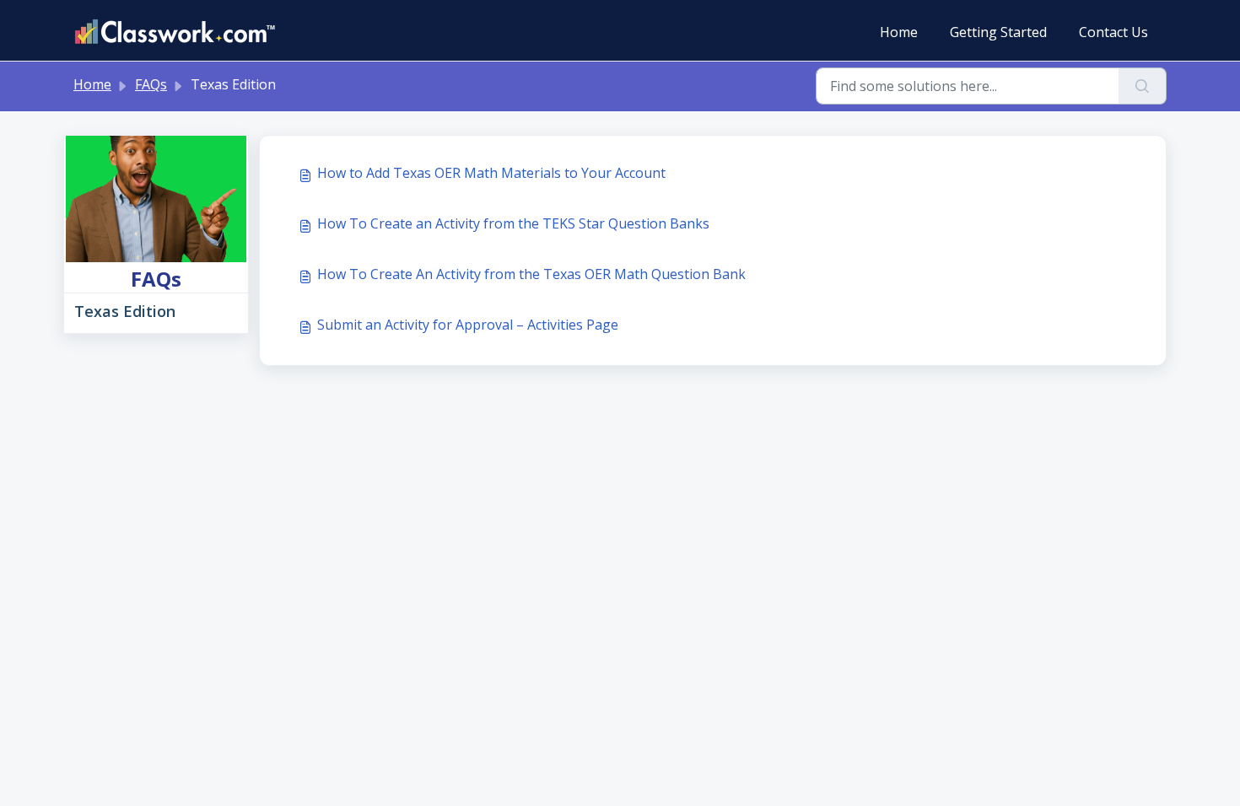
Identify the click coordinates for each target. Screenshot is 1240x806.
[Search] (1143, 86)
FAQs (151, 84)
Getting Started (998, 32)
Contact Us (1113, 32)
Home (899, 32)
